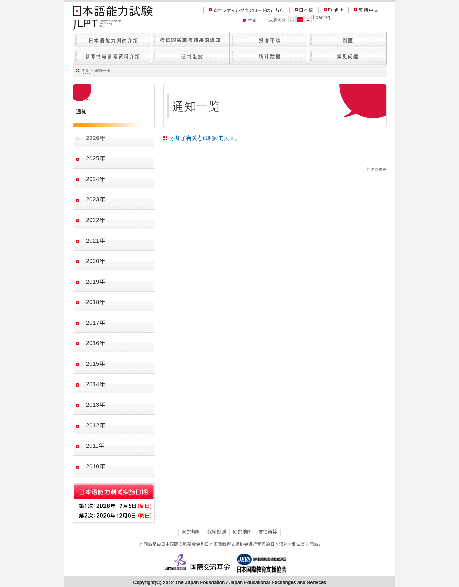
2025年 (96, 158)
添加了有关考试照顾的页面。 (205, 138)
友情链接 (267, 532)
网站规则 (191, 532)
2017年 (96, 323)
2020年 (96, 261)
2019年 (96, 282)
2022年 (96, 220)
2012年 (96, 425)
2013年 (96, 405)
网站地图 (242, 532)
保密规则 (216, 532)
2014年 (96, 384)
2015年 (96, 364)
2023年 (96, 199)
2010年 (96, 466)
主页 (86, 70)
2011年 (95, 446)
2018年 (96, 302)
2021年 (96, 240)
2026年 (96, 138)
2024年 (96, 179)
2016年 (96, 343)
